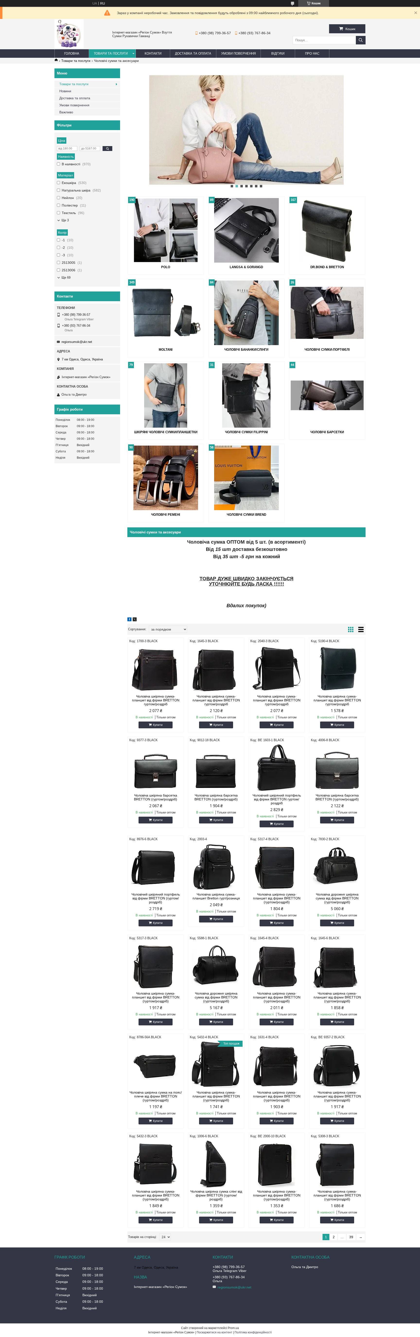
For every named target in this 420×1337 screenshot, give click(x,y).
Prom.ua (233, 1328)
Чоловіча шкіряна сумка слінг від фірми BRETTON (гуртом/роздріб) (216, 1195)
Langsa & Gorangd (246, 267)
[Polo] (165, 230)
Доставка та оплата (193, 53)
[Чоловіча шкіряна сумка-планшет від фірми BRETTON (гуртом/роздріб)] (276, 867)
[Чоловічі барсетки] (327, 395)
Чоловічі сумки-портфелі (327, 349)
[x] (135, 620)
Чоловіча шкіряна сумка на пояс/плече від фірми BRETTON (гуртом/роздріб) (156, 1096)
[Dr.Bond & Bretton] (327, 230)
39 (351, 1237)
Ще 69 (65, 277)
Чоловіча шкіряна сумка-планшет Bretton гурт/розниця (216, 896)
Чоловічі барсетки (327, 432)
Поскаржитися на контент (214, 1332)
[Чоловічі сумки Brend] (246, 478)
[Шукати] (361, 40)
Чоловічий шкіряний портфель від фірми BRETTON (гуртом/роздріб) (155, 898)
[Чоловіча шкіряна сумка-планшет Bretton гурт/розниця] (216, 867)
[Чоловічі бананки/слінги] (246, 313)
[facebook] (129, 620)
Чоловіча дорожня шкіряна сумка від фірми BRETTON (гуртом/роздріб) (337, 898)
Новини (65, 91)
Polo (165, 267)
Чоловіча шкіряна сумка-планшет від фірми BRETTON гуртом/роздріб (155, 700)
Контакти (153, 53)
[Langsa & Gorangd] (246, 230)
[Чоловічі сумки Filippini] (246, 395)
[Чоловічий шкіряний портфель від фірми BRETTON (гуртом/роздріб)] (155, 867)
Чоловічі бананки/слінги (246, 349)
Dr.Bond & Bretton (327, 267)
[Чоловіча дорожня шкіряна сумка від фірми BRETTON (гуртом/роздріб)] (337, 867)
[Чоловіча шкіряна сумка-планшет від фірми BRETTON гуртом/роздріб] (155, 669)
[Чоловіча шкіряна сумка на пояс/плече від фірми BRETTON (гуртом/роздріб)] (155, 1065)
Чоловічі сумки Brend (246, 514)
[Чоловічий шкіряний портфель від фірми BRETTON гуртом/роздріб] (276, 768)
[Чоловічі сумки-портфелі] (327, 313)
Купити (158, 725)
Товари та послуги (111, 53)
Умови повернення (238, 53)
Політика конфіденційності (253, 1332)
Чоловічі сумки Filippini (246, 432)
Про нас (312, 53)
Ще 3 (65, 220)
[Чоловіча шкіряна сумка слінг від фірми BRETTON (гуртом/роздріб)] (216, 1164)
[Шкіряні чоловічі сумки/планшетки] (165, 395)
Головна (71, 53)
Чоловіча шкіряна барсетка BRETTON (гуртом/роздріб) (155, 797)
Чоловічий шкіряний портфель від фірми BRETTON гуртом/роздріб (277, 799)
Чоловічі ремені (165, 514)
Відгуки (277, 53)
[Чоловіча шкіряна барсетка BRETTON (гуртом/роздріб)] (155, 768)
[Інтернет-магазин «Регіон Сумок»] (69, 47)
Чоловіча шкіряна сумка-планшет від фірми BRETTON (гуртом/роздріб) (276, 898)
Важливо (66, 112)
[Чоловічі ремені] (165, 478)
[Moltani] (165, 313)
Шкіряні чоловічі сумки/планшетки (165, 432)
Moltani (166, 349)
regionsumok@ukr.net (76, 342)
